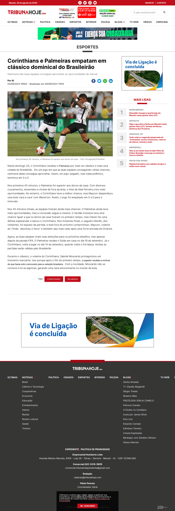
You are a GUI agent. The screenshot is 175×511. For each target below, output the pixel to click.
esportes (75, 22)
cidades (60, 22)
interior (91, 22)
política (45, 22)
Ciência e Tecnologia (33, 386)
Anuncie (149, 3)
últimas (12, 22)
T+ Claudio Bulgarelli (134, 386)
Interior (26, 409)
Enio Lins (127, 419)
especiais (162, 22)
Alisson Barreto (131, 442)
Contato (161, 3)
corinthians (53, 279)
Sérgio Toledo (130, 391)
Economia (27, 396)
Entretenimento (30, 405)
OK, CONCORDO (87, 506)
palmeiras (73, 279)
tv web (134, 22)
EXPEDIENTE (72, 449)
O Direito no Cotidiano (135, 409)
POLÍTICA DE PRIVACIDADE (95, 449)
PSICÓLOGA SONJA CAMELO (138, 400)
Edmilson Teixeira (132, 428)
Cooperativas (29, 391)
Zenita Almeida (131, 382)
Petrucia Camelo (131, 405)
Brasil (25, 382)
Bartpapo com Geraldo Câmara (139, 437)
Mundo (25, 414)
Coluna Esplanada (132, 433)
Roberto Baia (130, 396)
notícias (27, 22)
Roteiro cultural (30, 419)
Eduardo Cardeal (132, 423)
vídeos (147, 22)
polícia (105, 22)
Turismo (26, 428)
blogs (118, 22)
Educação (27, 400)
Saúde (25, 423)
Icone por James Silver (135, 414)
